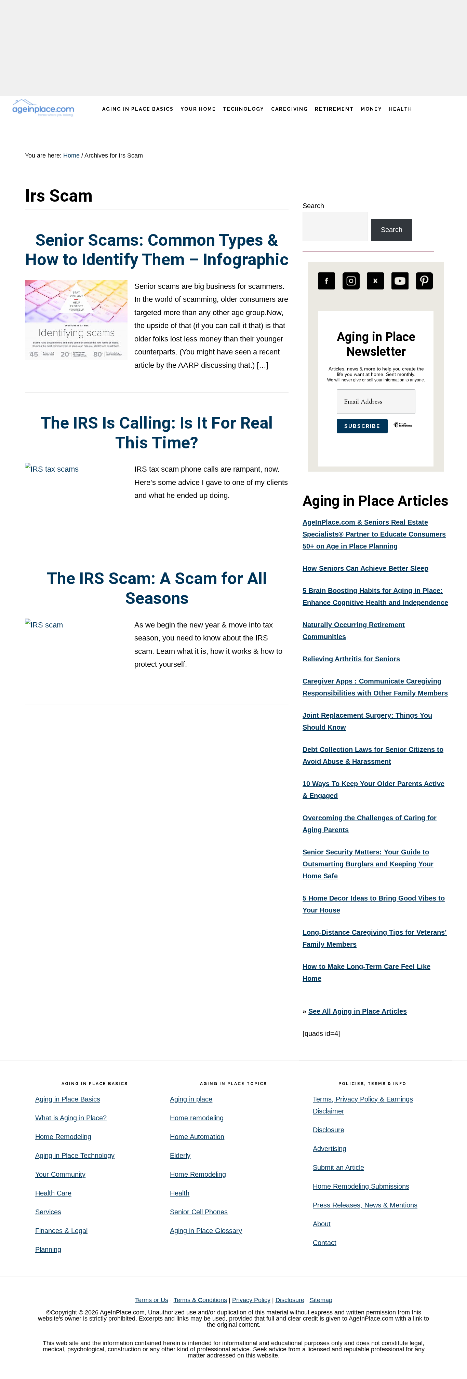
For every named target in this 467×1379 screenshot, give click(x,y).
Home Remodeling (63, 1136)
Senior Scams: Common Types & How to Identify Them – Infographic (157, 250)
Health (179, 1193)
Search (313, 205)
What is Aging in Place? (71, 1118)
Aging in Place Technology (75, 1155)
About (322, 1224)
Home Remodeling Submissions (361, 1186)
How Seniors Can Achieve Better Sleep (365, 568)
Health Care (53, 1193)
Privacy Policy (251, 1300)
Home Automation (197, 1136)
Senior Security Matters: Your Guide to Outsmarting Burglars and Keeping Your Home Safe (368, 864)
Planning (48, 1249)
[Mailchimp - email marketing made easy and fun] (402, 430)
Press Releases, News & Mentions (365, 1205)
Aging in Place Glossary (206, 1230)
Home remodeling (197, 1118)
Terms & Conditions (200, 1300)
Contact (324, 1242)
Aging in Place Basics (67, 1099)
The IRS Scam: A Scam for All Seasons (157, 588)
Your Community (60, 1174)
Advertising (329, 1148)
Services (48, 1212)
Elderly (180, 1155)
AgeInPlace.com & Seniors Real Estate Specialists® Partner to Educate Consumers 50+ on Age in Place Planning (374, 534)
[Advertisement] (233, 48)
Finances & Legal (61, 1230)
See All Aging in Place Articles (357, 1011)
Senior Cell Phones (199, 1212)
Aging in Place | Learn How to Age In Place (44, 108)
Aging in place (191, 1099)
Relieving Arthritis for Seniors (351, 659)
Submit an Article (338, 1167)
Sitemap (321, 1300)
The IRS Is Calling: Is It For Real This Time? (157, 432)
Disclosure (328, 1130)
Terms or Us (151, 1300)
